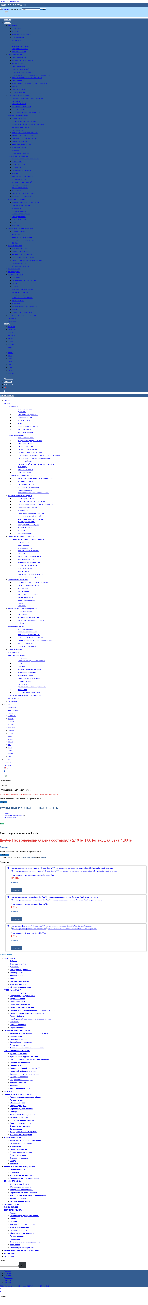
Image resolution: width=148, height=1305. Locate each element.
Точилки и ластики (25, 432)
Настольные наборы (26, 484)
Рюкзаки (21, 666)
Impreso (11, 753)
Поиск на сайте (16, 9)
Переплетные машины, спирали (30, 637)
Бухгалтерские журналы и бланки (31, 501)
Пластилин (22, 658)
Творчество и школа (16, 655)
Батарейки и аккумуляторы (29, 635)
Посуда (21, 603)
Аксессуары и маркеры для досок (31, 620)
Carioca (11, 730)
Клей (20, 423)
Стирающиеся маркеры (27, 568)
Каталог (7, 403)
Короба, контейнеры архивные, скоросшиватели (37, 464)
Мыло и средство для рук (28, 594)
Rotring (11, 724)
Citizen (10, 733)
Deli (9, 745)
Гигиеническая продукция (28, 585)
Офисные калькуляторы (27, 646)
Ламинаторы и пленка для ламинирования (35, 640)
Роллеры (21, 554)
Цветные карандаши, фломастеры (31, 661)
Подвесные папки (25, 473)
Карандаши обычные (26, 559)
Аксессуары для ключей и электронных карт (35, 478)
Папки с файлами (25, 461)
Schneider (12, 707)
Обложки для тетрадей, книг (29, 692)
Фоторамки (12, 701)
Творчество (22, 690)
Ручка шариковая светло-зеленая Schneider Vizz (30, 904)
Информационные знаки (28, 533)
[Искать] (31, 781)
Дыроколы (22, 412)
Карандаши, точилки (26, 675)
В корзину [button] (16, 890)
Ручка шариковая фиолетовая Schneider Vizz (28, 933)
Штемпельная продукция (28, 426)
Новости (7, 762)
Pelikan (11, 721)
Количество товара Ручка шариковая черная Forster (19, 799)
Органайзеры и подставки (28, 487)
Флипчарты (22, 614)
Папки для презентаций (27, 449)
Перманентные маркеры (27, 565)
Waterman (12, 716)
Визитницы (22, 467)
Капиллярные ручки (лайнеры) (30, 556)
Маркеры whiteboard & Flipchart (31, 574)
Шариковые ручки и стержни (29, 678)
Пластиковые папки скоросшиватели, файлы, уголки (39, 455)
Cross (10, 739)
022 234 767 (6, 5)
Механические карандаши (28, 577)
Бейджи (21, 623)
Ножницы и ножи (25, 418)
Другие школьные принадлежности (32, 687)
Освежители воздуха (26, 600)
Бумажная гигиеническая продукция (33, 582)
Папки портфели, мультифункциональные (34, 458)
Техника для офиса (16, 626)
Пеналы (21, 664)
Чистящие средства (26, 591)
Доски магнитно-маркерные (29, 617)
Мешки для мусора (25, 597)
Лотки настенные (25, 490)
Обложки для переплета (27, 632)
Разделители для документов (30, 441)
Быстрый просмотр (105, 868)
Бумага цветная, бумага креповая (31, 519)
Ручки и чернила (24, 681)
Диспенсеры (23, 588)
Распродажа (13, 698)
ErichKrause (13, 710)
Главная (7, 400)
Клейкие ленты (24, 420)
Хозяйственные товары (18, 580)
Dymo (10, 748)
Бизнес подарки (15, 652)
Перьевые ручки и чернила (28, 551)
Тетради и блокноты (26, 527)
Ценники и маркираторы (27, 507)
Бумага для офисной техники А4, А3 (32, 513)
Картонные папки (25, 444)
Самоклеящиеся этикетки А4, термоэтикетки (35, 504)
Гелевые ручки (23, 542)
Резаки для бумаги (25, 643)
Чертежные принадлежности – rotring (24, 695)
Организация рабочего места (20, 475)
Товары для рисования (27, 672)
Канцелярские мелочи (27, 429)
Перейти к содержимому (9, 1)
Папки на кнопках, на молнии (30, 452)
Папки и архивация (16, 435)
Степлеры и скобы (25, 409)
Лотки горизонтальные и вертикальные (33, 493)
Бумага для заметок (26, 499)
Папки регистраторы (26, 438)
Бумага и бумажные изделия (20, 496)
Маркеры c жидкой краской (29, 562)
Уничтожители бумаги (27, 629)
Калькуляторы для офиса (28, 415)
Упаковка (22, 606)
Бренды (7, 704)
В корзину (4, 802)
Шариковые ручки (25, 545)
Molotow (11, 727)
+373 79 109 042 (19, 5)
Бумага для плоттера (26, 522)
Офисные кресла (15, 649)
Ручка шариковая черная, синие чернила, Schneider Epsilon (33, 875)
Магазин (7, 1273)
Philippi (10, 719)
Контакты (8, 765)
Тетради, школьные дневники (29, 669)
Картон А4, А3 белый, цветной (29, 516)
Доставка (8, 759)
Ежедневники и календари (28, 525)
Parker (10, 713)
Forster (43, 857)
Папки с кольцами (25, 446)
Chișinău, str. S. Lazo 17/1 (11, 1286)
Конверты (22, 530)
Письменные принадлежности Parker (28, 539)
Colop (10, 736)
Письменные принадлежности (21, 536)
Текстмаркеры (23, 571)
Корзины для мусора (26, 481)
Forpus (10, 750)
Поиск (2, 1261)
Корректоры (22, 684)
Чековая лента (24, 510)
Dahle (10, 742)
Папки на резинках (25, 470)
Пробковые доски (25, 611)
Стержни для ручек (25, 548)
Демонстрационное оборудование (22, 609)
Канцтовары (13, 406)
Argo (10, 756)
